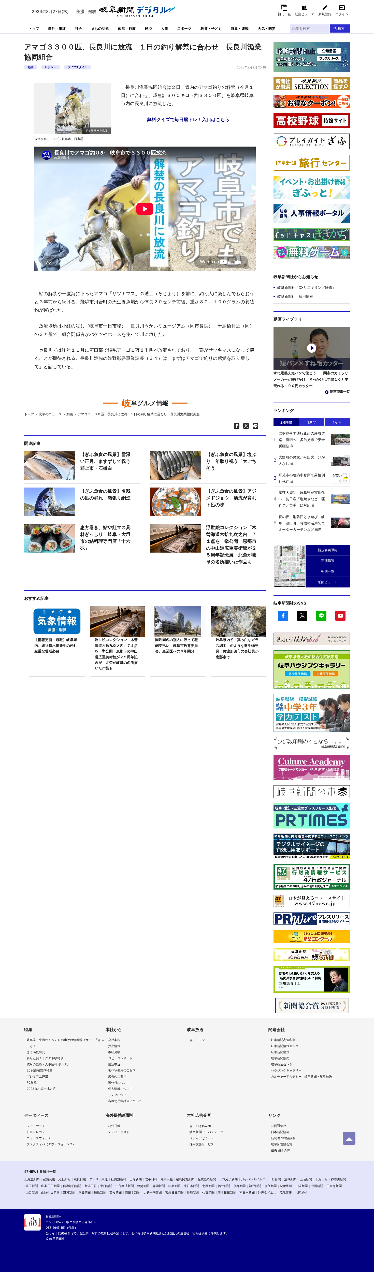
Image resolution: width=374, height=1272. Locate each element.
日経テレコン (36, 1132)
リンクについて (119, 1095)
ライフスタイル (77, 67)
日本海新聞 (334, 1186)
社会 (78, 28)
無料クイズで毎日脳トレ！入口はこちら (188, 119)
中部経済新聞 (125, 1186)
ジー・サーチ (36, 1126)
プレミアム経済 (37, 1076)
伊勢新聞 (143, 1186)
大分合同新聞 (152, 1192)
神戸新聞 (255, 1186)
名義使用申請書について (125, 1101)
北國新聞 (208, 1186)
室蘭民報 (49, 1179)
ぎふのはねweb (200, 1126)
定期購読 (327, 561)
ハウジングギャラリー (286, 1070)
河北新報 (64, 1179)
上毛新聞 (306, 1179)
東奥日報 (80, 1179)
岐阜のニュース (50, 414)
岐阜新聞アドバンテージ (206, 1132)
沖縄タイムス (267, 1192)
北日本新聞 (191, 1186)
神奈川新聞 (338, 1179)
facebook (283, 616)
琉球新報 (286, 1192)
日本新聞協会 (280, 1132)
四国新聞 (69, 1192)
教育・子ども (211, 28)
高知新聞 (115, 1192)
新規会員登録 (328, 550)
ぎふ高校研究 (36, 1052)
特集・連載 (240, 28)
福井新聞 (224, 1186)
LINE (321, 616)
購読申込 (114, 1064)
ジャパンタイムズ (253, 1179)
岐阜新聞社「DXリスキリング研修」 (306, 287)
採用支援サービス (202, 1144)
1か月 (337, 422)
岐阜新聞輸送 (280, 1052)
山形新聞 (136, 1179)
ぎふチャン (197, 1040)
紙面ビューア (304, 14)
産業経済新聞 (207, 1179)
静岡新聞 (159, 1186)
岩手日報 (151, 1179)
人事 (164, 28)
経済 (148, 28)
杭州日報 (114, 1126)
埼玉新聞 (32, 1186)
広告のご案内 (117, 1076)
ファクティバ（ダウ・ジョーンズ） (51, 1144)
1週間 (311, 422)
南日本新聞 (247, 1192)
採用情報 (114, 1046)
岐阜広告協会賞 (281, 1144)
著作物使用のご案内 (122, 1070)
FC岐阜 (32, 1082)
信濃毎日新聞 (72, 1186)
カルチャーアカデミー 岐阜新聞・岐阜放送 (301, 1076)
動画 (31, 67)
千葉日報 (321, 1179)
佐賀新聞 (208, 1192)
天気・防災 (267, 28)
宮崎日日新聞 (174, 1192)
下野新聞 (275, 1179)
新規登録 (325, 14)
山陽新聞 (301, 1186)
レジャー (50, 67)
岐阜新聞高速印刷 (283, 1040)
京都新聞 (239, 1186)
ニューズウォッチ (39, 1138)
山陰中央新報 (50, 1192)
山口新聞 (32, 1192)
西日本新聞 (132, 1192)
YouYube (340, 616)
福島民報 (167, 1179)
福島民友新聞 (185, 1179)
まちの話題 (100, 28)
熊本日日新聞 (227, 1192)
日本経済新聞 (228, 1179)
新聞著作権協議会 (283, 1138)
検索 (341, 28)
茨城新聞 (290, 1179)
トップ (33, 28)
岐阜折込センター (283, 1064)
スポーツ (184, 28)
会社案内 (114, 1040)
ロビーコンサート (120, 1058)
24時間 (286, 422)
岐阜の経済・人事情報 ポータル (48, 1064)
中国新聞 (317, 1186)
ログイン (342, 14)
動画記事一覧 (340, 392)
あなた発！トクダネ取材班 (45, 1058)
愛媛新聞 (84, 1192)
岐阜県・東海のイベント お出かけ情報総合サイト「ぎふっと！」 (65, 1043)
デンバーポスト (119, 1132)
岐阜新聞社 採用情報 (295, 296)
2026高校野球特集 (39, 1070)
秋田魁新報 (118, 1179)
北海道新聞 (31, 1179)
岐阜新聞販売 (280, 1058)
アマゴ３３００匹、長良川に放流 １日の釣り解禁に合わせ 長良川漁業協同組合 (139, 414)
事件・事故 (57, 28)
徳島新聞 (100, 1192)
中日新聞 (106, 1186)
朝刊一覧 (284, 14)
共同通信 (301, 1192)
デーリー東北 (98, 1179)
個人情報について (120, 1089)
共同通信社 (278, 1126)
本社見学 (114, 1052)
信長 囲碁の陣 (280, 1150)
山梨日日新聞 (50, 1186)
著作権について (119, 1082)
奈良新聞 (270, 1186)
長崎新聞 (193, 1192)
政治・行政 (127, 28)
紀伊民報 (286, 1186)
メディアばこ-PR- (202, 1138)
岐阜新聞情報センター (286, 1046)
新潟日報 (90, 1186)
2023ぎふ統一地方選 (41, 1089)
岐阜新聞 (174, 1186)
